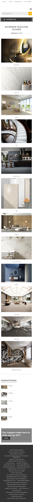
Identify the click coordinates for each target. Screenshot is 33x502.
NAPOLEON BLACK (16, 370)
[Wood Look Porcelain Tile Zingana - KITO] (16, 222)
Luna (9, 408)
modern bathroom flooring (16, 453)
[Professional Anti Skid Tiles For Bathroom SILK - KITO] (16, 193)
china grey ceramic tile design (16, 471)
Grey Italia (16, 314)
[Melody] (4, 418)
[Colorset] (4, 402)
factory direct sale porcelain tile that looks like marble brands (16, 456)
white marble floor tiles (9, 480)
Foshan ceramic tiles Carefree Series (16, 498)
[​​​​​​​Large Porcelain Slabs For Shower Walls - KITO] (16, 50)
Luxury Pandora (16, 261)
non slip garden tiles (16, 496)
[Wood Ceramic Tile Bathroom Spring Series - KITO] (16, 104)
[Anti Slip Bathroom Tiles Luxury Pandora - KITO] (16, 247)
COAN (16, 284)
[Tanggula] (4, 394)
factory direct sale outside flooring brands (16, 492)
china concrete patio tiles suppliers (16, 486)
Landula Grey (16, 176)
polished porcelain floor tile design (16, 469)
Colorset (10, 401)
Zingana (16, 234)
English (4, 1)
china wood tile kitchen (9, 467)
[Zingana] (4, 386)
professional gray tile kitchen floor (16, 461)
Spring (16, 117)
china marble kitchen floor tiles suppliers (16, 476)
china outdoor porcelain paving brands (16, 474)
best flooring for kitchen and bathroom (16, 478)
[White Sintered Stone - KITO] (16, 131)
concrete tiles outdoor (16, 472)
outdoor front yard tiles (11, 488)
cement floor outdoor (21, 463)
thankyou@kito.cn (18, 1)
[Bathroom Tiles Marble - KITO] (16, 326)
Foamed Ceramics (10, 463)
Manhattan (16, 65)
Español (11, 1)
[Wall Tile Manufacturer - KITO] (16, 272)
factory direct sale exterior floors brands (16, 482)
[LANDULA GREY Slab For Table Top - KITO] (16, 160)
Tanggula (10, 393)
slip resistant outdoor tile (23, 467)
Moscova (16, 92)
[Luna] (4, 410)
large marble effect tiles (23, 465)
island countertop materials (16, 450)
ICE (16, 145)
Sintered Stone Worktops (23, 480)
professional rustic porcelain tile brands (16, 484)
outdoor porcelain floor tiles (16, 459)
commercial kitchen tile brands (16, 494)
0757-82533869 (27, 1)
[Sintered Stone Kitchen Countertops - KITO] (16, 354)
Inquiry (6, 438)
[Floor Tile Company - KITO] (16, 299)
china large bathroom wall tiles (16, 452)
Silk (16, 211)
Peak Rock (16, 339)
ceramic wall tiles (16, 490)
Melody (10, 416)
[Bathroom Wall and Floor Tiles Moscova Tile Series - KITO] (16, 78)
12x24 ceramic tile (23, 488)
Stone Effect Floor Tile (9, 465)
